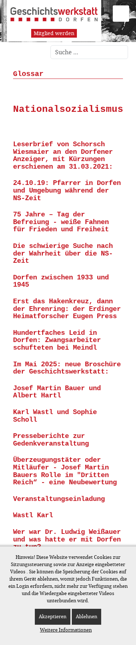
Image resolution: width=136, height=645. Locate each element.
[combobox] (89, 52)
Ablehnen (86, 617)
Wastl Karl (33, 515)
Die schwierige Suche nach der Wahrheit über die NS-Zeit (63, 253)
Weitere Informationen (66, 630)
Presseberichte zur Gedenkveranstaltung (51, 440)
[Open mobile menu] (121, 13)
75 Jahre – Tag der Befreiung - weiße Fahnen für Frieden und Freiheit (61, 222)
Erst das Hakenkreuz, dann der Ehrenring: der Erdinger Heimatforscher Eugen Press (67, 309)
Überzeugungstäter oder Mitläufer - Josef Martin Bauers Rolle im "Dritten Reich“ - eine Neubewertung (65, 471)
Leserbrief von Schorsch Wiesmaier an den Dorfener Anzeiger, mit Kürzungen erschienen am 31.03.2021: (63, 155)
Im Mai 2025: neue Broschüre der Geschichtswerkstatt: (67, 368)
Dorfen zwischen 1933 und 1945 (61, 281)
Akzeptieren (52, 617)
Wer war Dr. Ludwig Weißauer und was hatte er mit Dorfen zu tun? (67, 539)
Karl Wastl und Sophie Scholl (55, 416)
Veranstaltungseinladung (59, 499)
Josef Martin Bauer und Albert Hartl (57, 392)
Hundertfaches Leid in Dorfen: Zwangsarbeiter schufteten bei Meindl (57, 340)
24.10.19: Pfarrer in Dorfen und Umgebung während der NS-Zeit (67, 190)
